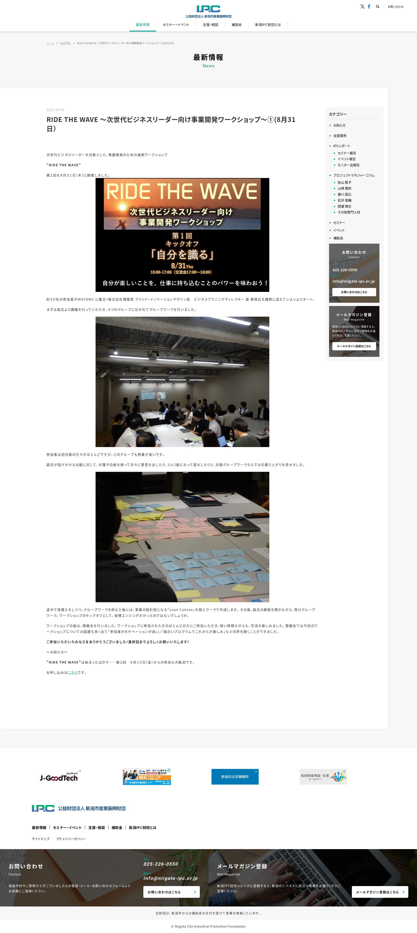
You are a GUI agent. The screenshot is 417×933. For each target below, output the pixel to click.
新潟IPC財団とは (268, 24)
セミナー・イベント (176, 24)
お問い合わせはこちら (354, 292)
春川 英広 (344, 194)
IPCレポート (341, 145)
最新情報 (143, 24)
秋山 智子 (344, 182)
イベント (339, 230)
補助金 (237, 24)
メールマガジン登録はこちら (354, 346)
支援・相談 (210, 24)
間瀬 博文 (344, 206)
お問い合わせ (396, 6)
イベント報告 (347, 158)
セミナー (339, 222)
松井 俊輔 (344, 200)
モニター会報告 (349, 165)
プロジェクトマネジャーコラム (354, 175)
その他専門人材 (349, 212)
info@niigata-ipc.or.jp (353, 281)
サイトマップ (41, 839)
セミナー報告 (347, 153)
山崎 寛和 (344, 188)
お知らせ (339, 125)
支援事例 (339, 135)
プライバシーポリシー (71, 839)
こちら (73, 672)
